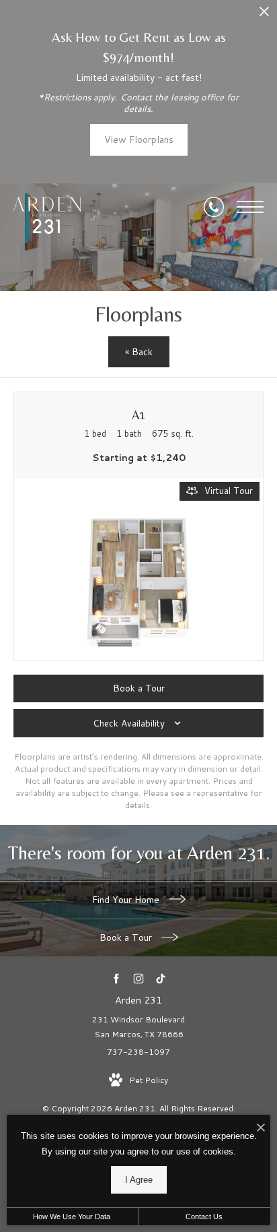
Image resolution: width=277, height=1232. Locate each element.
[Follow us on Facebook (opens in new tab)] (116, 978)
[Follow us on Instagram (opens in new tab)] (138, 978)
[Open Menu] (250, 207)
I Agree (139, 1180)
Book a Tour (127, 937)
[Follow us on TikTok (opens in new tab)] (161, 978)
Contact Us (204, 1216)
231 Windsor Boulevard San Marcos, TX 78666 (138, 1027)
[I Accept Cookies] (261, 1128)
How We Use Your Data (71, 1216)
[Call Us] (214, 207)
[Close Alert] (264, 15)
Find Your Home (127, 899)
